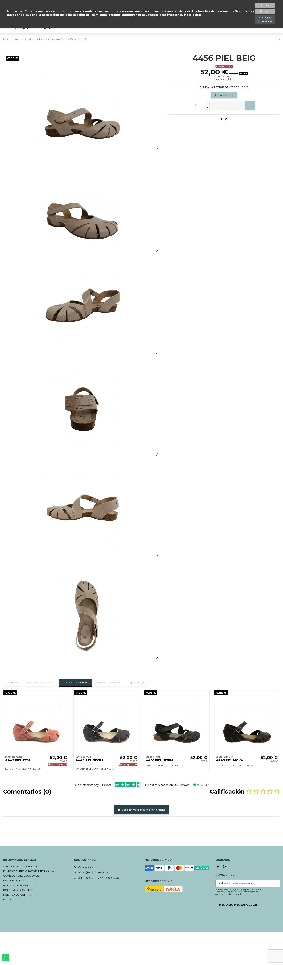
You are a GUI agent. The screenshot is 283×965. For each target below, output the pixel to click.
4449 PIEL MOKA (229, 760)
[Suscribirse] (276, 883)
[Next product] (279, 39)
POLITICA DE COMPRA (17, 894)
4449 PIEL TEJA (17, 760)
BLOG (7, 899)
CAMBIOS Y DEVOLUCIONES (21, 875)
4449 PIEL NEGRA (90, 760)
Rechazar (265, 11)
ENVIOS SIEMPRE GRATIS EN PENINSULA (28, 871)
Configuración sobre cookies (265, 19)
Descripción (12, 682)
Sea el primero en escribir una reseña (143, 809)
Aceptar (265, 5)
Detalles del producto (40, 682)
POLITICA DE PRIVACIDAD (19, 885)
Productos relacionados (75, 682)
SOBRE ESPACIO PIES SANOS (21, 866)
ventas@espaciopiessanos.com (96, 872)
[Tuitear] (226, 118)
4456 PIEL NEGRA (159, 760)
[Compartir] (222, 118)
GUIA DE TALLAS (13, 880)
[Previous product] (277, 39)
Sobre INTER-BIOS (109, 682)
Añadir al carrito (229, 105)
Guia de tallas (226, 94)
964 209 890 (85, 866)
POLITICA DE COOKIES (17, 890)
